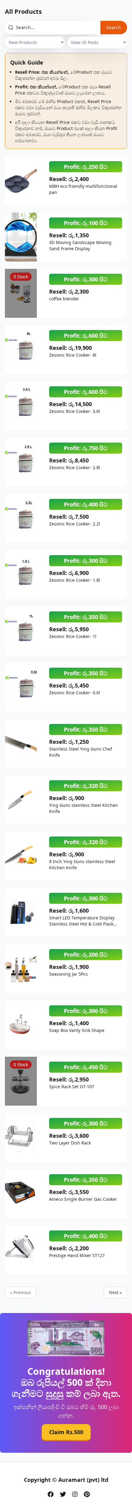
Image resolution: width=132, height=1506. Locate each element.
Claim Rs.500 (66, 1433)
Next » (115, 1292)
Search (113, 27)
